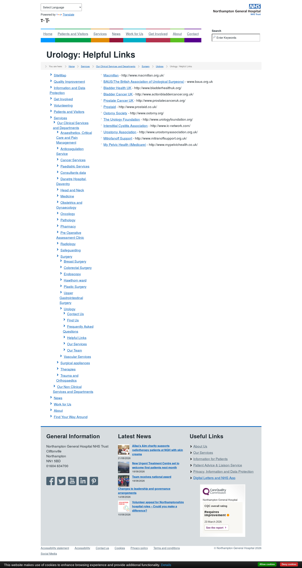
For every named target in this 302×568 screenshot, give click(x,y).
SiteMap (60, 75)
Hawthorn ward (75, 280)
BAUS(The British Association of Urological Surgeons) (143, 81)
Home (47, 33)
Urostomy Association (119, 131)
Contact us (102, 548)
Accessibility (82, 548)
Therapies (68, 369)
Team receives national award (151, 477)
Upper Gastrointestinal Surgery (71, 297)
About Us (200, 446)
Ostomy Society (115, 112)
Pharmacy (68, 226)
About (177, 33)
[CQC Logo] (214, 494)
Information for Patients (210, 458)
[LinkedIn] (83, 484)
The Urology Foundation (121, 119)
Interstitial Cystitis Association (125, 125)
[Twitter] (61, 484)
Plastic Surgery (75, 286)
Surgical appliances (75, 362)
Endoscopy (72, 273)
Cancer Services (73, 159)
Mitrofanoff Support (117, 138)
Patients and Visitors (73, 33)
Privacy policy (139, 548)
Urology (160, 66)
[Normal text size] (43, 20)
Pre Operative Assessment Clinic (70, 235)
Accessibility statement (55, 548)
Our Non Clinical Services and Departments (73, 389)
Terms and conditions (166, 548)
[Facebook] (50, 484)
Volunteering (63, 105)
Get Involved (158, 33)
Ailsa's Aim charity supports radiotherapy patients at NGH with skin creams (157, 450)
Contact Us (75, 313)
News (116, 33)
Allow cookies (267, 564)
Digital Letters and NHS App (214, 477)
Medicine (67, 196)
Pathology (68, 219)
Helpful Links (77, 337)
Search (216, 31)
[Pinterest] (94, 484)
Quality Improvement (69, 81)
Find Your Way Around (71, 416)
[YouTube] (72, 484)
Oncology (67, 213)
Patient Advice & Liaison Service (217, 465)
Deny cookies (289, 564)
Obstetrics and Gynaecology (69, 205)
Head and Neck (72, 190)
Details (166, 565)
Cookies (120, 548)
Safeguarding (70, 250)
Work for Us (134, 33)
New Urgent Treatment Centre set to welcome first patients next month (155, 465)
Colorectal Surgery (78, 267)
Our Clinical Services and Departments (115, 66)
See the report (214, 527)
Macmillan (111, 75)
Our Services (77, 343)
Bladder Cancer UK (118, 94)
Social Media (49, 554)
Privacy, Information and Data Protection (223, 471)
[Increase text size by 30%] (47, 20)
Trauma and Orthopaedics (67, 378)
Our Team (74, 350)
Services (100, 33)
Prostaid (109, 106)
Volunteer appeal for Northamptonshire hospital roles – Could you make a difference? (158, 506)
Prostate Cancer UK (118, 100)
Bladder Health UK (117, 87)
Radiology (68, 243)
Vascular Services (77, 356)
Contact (193, 33)
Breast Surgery (75, 261)
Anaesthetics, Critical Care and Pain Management (74, 137)
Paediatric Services (74, 166)
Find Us (73, 320)
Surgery (146, 66)
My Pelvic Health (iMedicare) (124, 144)
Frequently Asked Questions (78, 329)
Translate (68, 14)
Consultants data (73, 172)
